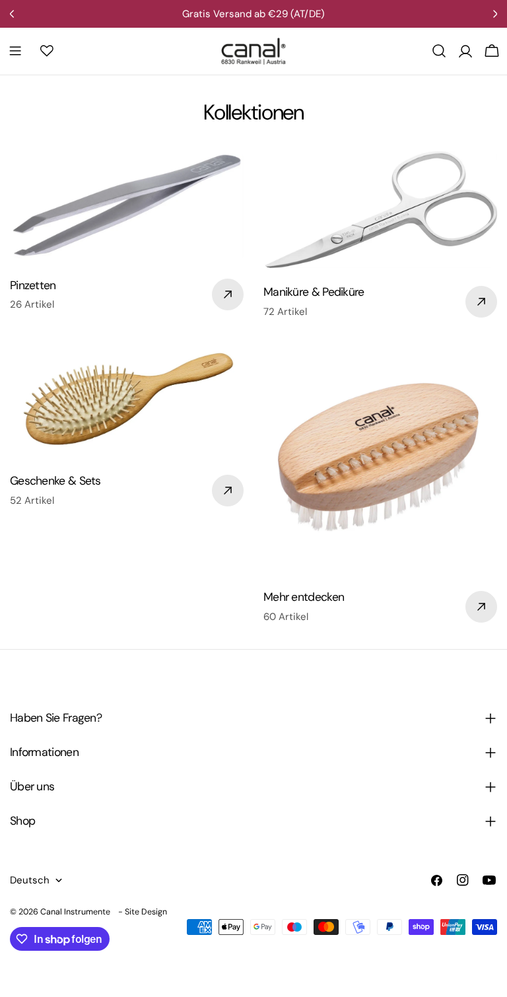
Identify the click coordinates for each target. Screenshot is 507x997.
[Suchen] (439, 51)
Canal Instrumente (75, 912)
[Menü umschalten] (15, 51)
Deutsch (30, 880)
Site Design (146, 912)
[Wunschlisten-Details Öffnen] (46, 51)
